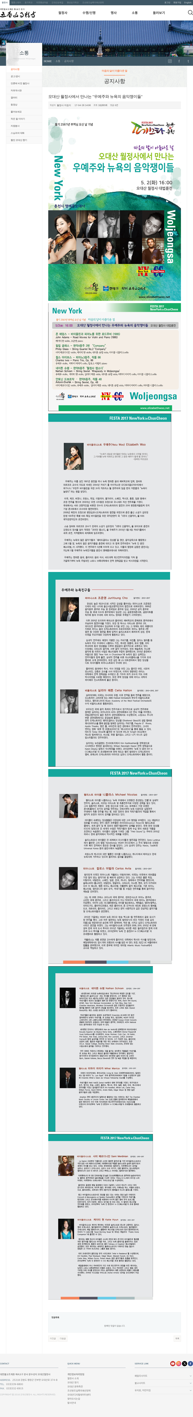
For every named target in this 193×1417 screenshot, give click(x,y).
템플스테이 (16, 2)
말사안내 (71, 1402)
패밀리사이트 (141, 1375)
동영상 (14, 104)
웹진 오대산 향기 (19, 140)
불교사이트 (140, 1383)
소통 (135, 13)
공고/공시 (15, 76)
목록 (177, 1338)
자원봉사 (15, 126)
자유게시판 (16, 90)
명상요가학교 (73, 2)
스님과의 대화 (17, 133)
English (187, 2)
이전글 (53, 1338)
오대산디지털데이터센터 (79, 1394)
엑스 (184, 1363)
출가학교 (29, 2)
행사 (114, 13)
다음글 (63, 1338)
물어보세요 (16, 112)
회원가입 (177, 2)
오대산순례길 (57, 2)
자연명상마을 (42, 2)
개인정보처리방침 (75, 1374)
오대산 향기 (73, 1382)
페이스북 (179, 61)
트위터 (188, 61)
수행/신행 (89, 13)
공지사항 (15, 69)
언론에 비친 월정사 (20, 83)
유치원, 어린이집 (143, 1390)
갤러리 (14, 97)
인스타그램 (169, 61)
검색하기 (190, 12)
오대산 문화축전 (75, 1386)
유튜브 (172, 1363)
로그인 (167, 2)
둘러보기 (159, 13)
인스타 (178, 1363)
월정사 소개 (73, 1378)
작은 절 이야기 (18, 119)
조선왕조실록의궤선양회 (93, 2)
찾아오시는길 (73, 1398)
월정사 (5, 2)
